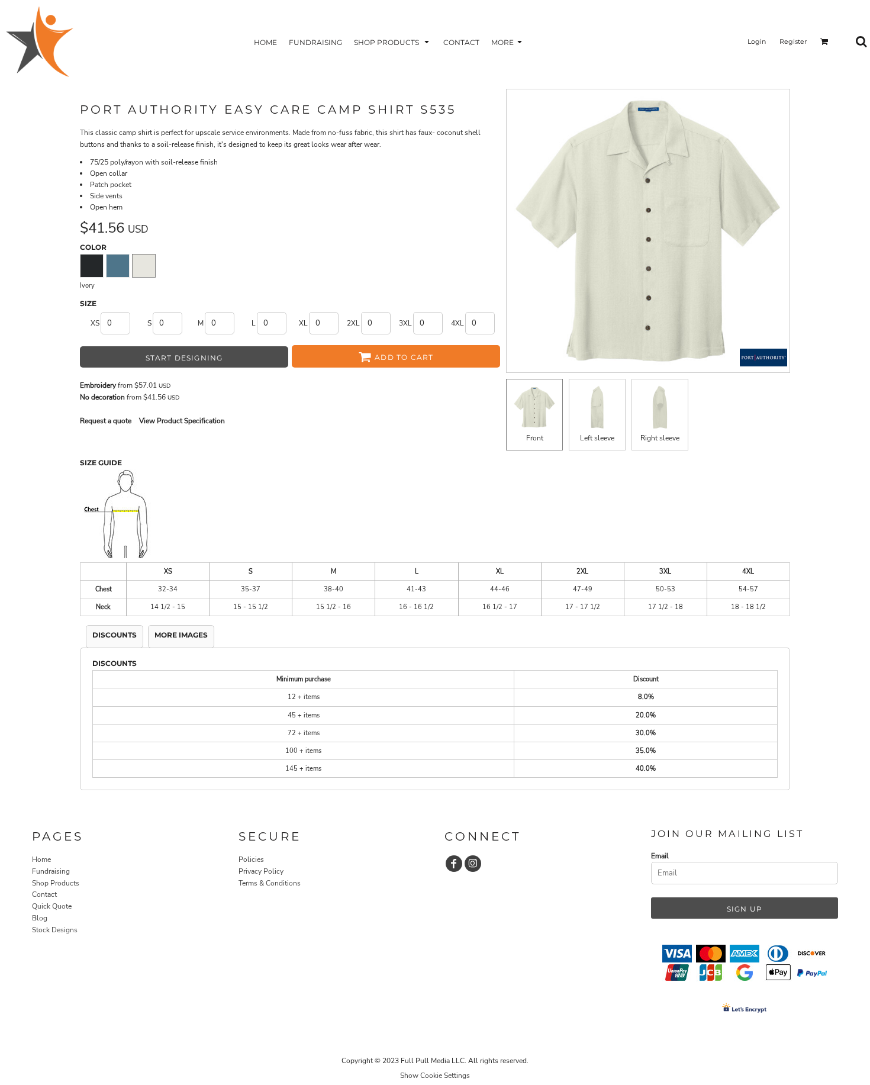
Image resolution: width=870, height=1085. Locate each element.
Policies (251, 859)
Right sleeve (659, 438)
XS (95, 323)
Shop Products (55, 883)
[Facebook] (454, 863)
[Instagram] (473, 863)
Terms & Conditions (270, 883)
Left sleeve (597, 438)
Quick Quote (52, 906)
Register (793, 41)
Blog (39, 918)
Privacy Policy (261, 871)
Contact (44, 894)
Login (756, 41)
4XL (457, 323)
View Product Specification (182, 421)
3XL (405, 323)
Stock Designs (55, 930)
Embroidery (98, 385)
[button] (392, 41)
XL (303, 323)
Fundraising (51, 871)
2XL (353, 323)
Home (41, 859)
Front (534, 438)
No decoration (102, 397)
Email (660, 856)
